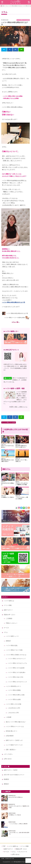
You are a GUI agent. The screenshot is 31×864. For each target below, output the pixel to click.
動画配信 (6, 779)
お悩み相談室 (10, 735)
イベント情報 (8, 605)
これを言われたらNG (14, 708)
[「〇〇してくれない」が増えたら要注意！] (4, 824)
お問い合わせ (8, 758)
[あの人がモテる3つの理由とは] (4, 798)
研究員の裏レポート (11, 731)
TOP (4, 846)
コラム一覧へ (15, 322)
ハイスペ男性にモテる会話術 (9, 422)
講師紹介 (8, 641)
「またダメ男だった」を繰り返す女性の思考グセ (19, 833)
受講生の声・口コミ (9, 614)
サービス (6, 627)
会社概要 (2, 858)
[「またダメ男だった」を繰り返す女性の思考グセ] (4, 833)
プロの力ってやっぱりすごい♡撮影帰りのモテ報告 (19, 806)
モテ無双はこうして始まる (15, 814)
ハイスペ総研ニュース (12, 636)
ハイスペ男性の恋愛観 (14, 690)
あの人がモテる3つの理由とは (15, 797)
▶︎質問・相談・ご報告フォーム (18, 406)
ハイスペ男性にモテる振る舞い (17, 672)
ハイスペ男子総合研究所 (15, 861)
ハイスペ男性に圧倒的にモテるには (16, 654)
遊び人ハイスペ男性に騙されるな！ (16, 722)
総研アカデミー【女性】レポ (14, 740)
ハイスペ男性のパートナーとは (15, 726)
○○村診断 (8, 717)
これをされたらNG (13, 712)
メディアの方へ (8, 754)
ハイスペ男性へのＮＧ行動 (13, 704)
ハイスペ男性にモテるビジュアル (17, 663)
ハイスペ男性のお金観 (14, 699)
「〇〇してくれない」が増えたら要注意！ (18, 823)
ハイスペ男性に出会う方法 (15, 677)
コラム (6, 632)
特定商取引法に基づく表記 (9, 858)
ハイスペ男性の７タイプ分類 (14, 650)
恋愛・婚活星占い (11, 749)
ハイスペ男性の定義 (11, 645)
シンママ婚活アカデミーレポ (14, 745)
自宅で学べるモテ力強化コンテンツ (14, 774)
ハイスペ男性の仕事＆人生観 (16, 694)
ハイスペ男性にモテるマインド (17, 658)
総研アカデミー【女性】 (11, 770)
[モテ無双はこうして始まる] (4, 816)
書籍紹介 (6, 784)
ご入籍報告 (9, 618)
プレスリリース (22, 851)
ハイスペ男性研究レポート (13, 686)
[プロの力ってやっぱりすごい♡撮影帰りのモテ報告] (4, 807)
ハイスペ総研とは (9, 600)
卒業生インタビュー (11, 623)
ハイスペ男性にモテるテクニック (17, 681)
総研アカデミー (8, 610)
